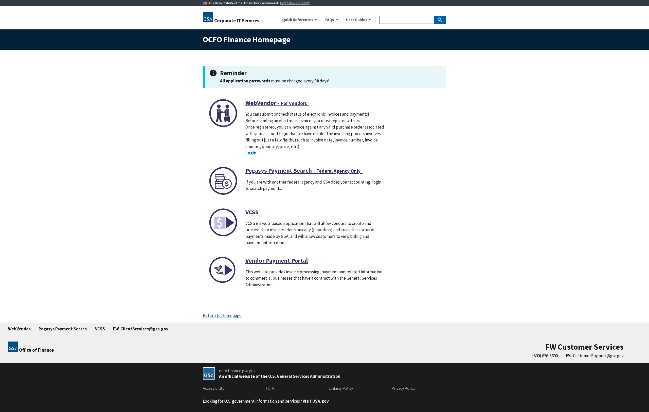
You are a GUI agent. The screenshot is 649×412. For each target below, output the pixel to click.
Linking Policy (341, 388)
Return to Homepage (222, 315)
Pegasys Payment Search (63, 329)
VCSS (252, 212)
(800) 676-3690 (545, 356)
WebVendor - (277, 103)
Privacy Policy (403, 388)
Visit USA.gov (316, 401)
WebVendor (19, 329)
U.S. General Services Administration (304, 376)
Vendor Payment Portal (276, 260)
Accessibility (213, 388)
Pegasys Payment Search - (304, 170)
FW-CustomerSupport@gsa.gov (595, 356)
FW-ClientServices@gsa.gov (140, 329)
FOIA (270, 388)
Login (251, 153)
